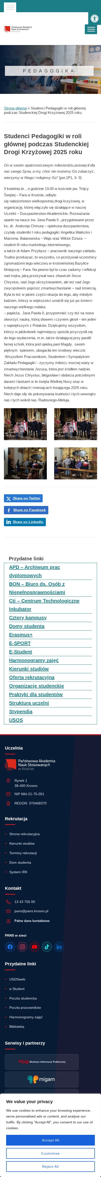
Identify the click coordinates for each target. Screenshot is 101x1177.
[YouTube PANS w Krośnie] (34, 947)
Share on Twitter (26, 498)
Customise (50, 1153)
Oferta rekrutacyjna (31, 677)
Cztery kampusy (28, 617)
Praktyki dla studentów (36, 694)
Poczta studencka (23, 998)
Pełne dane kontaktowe (32, 921)
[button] (94, 18)
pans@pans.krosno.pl (31, 911)
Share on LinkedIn (28, 522)
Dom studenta (20, 862)
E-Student (20, 651)
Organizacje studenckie (36, 686)
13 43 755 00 (24, 902)
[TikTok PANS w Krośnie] (47, 947)
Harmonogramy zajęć (34, 660)
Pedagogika (49, 70)
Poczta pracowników (25, 1007)
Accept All (50, 1140)
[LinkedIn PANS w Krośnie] (59, 947)
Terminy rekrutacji (23, 853)
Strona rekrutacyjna (24, 834)
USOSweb (17, 979)
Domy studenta (26, 626)
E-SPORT (20, 643)
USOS (16, 720)
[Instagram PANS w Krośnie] (22, 947)
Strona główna (15, 108)
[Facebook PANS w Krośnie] (10, 947)
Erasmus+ (21, 634)
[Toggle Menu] (10, 7)
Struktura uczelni (29, 703)
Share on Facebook (29, 510)
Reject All (50, 1166)
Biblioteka (16, 1027)
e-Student (17, 989)
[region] (50, 1135)
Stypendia (20, 711)
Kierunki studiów (29, 669)
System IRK (18, 872)
